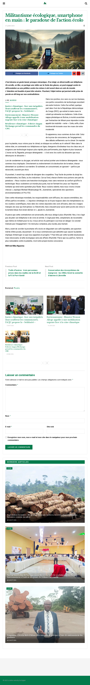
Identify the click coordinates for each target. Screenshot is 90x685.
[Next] (26, 135)
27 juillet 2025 (9, 26)
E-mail (8, 427)
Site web (50, 427)
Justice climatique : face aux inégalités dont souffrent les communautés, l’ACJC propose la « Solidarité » (24, 108)
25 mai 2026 (9, 354)
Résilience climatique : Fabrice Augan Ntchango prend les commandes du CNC (23, 126)
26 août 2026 (12, 520)
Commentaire (11, 385)
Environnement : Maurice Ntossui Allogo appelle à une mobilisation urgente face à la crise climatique (21, 117)
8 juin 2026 (51, 325)
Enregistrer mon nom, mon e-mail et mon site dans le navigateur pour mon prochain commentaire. (42, 438)
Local (9, 468)
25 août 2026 (12, 640)
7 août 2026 (10, 325)
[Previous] (22, 135)
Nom (8, 416)
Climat (9, 312)
